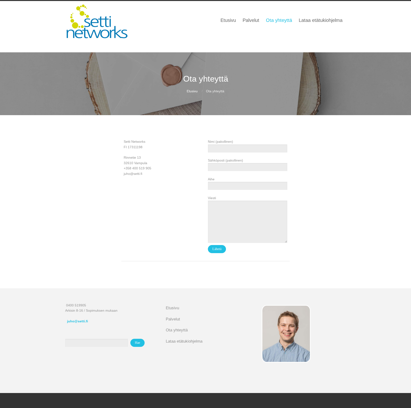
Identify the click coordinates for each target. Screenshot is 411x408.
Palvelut (173, 319)
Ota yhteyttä (177, 330)
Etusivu (192, 91)
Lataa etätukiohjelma (184, 341)
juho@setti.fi (77, 321)
